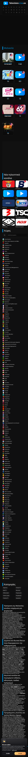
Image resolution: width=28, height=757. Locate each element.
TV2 (8, 133)
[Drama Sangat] (8, 109)
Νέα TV (4, 590)
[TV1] (20, 109)
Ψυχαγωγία (18, 592)
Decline (8, 753)
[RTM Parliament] (8, 57)
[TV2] (8, 126)
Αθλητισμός (6, 592)
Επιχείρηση (18, 595)
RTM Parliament (8, 64)
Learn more (14, 750)
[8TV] (8, 92)
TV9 (20, 99)
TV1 (20, 116)
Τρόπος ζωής (6, 595)
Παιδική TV (5, 598)
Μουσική (18, 590)
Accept (20, 753)
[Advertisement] (14, 30)
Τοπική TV (18, 587)
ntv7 (20, 81)
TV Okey (20, 64)
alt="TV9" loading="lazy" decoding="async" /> (19, 97)
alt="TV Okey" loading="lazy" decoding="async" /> (19, 62)
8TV (8, 99)
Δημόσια (5, 587)
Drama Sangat (8, 116)
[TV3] (8, 74)
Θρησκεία (18, 598)
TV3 (8, 81)
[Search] (4, 235)
